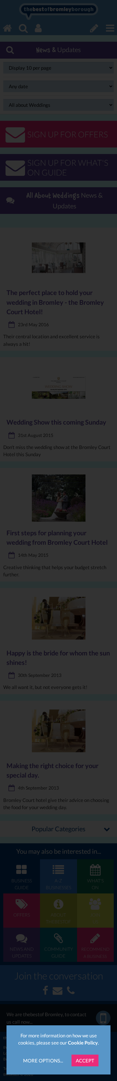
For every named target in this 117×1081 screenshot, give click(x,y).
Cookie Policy (83, 1043)
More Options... (43, 1060)
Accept (85, 1060)
